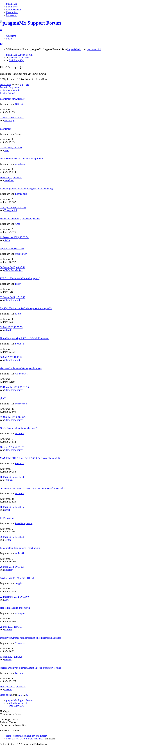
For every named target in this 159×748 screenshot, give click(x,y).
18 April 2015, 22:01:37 (12, 447)
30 (27, 84)
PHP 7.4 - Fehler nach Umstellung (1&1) (20, 278)
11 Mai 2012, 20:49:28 (11, 656)
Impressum (11, 15)
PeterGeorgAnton (23, 523)
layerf (7, 509)
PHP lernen (5, 128)
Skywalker (20, 643)
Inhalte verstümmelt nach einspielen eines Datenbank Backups (30, 637)
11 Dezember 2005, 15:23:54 (14, 237)
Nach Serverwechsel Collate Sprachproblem (21, 158)
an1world (19, 433)
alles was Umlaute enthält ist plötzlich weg (21, 368)
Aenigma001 (21, 373)
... (25, 84)
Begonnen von (16, 87)
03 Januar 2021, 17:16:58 (12, 297)
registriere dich (94, 49)
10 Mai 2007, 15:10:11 (11, 177)
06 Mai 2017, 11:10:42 (11, 357)
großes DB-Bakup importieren (15, 607)
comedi (7, 659)
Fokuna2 (19, 343)
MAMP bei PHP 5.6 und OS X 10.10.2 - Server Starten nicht (30, 458)
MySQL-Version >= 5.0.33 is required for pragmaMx (26, 308)
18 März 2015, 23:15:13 (12, 477)
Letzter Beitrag (7, 93)
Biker (17, 283)
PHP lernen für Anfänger (12, 98)
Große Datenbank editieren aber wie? (18, 428)
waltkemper (21, 253)
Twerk (7, 539)
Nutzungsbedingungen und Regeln (30, 735)
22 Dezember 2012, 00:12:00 (14, 596)
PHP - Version (7, 518)
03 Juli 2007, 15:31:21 (11, 147)
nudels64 (19, 553)
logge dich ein (74, 49)
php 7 (3, 398)
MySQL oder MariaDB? (12, 248)
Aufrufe (16, 90)
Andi (6, 150)
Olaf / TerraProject (13, 270)
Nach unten (5, 84)
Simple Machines (34, 738)
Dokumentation (13, 9)
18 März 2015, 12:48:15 (12, 507)
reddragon (20, 613)
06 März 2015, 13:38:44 (12, 537)
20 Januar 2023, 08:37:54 (12, 267)
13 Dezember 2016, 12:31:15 (14, 387)
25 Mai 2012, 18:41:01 (11, 626)
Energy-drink (21, 194)
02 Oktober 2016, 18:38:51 (13, 417)
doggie (18, 583)
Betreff (3, 87)
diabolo (8, 629)
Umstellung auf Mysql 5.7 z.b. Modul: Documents (24, 338)
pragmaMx (11, 3)
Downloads (12, 6)
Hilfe (8, 735)
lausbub (19, 673)
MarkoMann (21, 403)
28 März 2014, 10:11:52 (12, 566)
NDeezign (20, 104)
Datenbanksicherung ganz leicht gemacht (20, 218)
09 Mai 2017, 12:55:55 (11, 327)
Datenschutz (12, 12)
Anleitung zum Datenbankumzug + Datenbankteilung (26, 188)
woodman (20, 164)
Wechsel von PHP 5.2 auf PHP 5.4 (17, 578)
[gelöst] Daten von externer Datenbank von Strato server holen (30, 667)
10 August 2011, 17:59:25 (12, 686)
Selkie (7, 240)
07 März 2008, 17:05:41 (12, 117)
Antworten (5, 90)
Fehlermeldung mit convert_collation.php (20, 548)
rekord (18, 313)
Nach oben (5, 694)
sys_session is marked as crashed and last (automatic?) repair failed (32, 488)
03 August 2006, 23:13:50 (13, 207)
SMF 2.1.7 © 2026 (15, 738)
